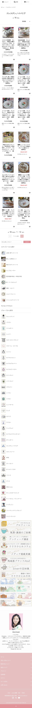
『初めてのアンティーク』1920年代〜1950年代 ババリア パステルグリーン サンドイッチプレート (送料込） (8, 148)
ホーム (2, 7)
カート (27, 2)
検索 (17, 2)
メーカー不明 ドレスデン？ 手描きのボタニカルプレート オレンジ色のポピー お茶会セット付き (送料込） (24, 115)
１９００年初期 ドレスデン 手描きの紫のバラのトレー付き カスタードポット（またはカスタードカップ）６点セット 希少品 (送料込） (8, 44)
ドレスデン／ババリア (11, 7)
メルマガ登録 (14, 692)
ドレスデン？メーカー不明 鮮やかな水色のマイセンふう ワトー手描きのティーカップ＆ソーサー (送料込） (8, 179)
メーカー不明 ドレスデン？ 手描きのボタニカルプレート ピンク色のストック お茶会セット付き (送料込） (8, 114)
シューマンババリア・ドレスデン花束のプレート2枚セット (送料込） (24, 147)
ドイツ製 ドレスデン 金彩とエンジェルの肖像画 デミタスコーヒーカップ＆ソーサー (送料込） (8, 213)
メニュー (6, 2)
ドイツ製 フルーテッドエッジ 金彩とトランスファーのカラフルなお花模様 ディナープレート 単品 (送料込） (24, 214)
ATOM (23, 692)
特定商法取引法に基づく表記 (11, 695)
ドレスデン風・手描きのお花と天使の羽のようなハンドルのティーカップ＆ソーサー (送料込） (8, 80)
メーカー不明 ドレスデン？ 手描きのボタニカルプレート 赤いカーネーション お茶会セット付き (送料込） (24, 81)
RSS (19, 692)
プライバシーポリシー (22, 695)
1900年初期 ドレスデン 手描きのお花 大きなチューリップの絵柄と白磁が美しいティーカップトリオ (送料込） (24, 44)
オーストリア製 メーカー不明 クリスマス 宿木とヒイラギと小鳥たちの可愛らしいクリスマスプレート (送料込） (24, 179)
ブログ (9, 692)
